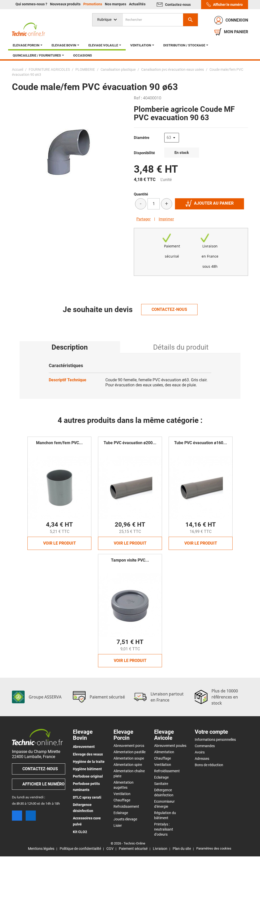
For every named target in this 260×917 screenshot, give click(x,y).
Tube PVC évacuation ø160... (200, 442)
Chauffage (121, 800)
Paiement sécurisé (133, 849)
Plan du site (182, 849)
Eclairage (120, 813)
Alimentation (164, 752)
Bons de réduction (209, 765)
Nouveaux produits (65, 4)
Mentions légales (41, 849)
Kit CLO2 (80, 832)
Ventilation (122, 794)
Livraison (160, 849)
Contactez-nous (178, 5)
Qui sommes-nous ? (31, 4)
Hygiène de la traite (89, 762)
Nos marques (116, 4)
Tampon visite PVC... (130, 560)
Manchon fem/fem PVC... (59, 442)
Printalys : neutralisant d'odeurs (163, 829)
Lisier (117, 825)
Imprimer (166, 219)
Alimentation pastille (129, 752)
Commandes (205, 746)
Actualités (137, 4)
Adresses (202, 759)
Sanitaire (161, 784)
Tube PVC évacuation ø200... (130, 442)
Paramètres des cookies (213, 848)
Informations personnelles (215, 740)
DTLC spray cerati (87, 797)
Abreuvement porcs (128, 746)
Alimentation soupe (128, 758)
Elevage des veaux (88, 754)
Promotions (93, 4)
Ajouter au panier (214, 203)
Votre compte (211, 732)
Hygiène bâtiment (87, 769)
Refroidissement (126, 806)
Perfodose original (88, 776)
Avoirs (200, 752)
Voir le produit (59, 543)
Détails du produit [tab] (180, 347)
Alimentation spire (127, 765)
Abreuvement (84, 747)
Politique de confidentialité (80, 849)
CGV (109, 849)
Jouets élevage (125, 819)
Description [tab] (70, 347)
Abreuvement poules (170, 746)
